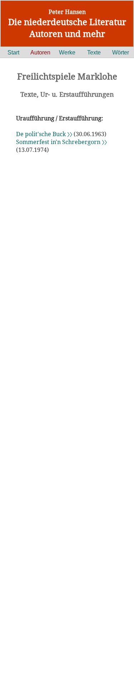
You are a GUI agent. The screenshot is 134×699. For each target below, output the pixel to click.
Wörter (120, 52)
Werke (67, 52)
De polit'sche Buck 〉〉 (45, 134)
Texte (94, 52)
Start (13, 52)
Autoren (40, 52)
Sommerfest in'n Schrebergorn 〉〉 (61, 142)
